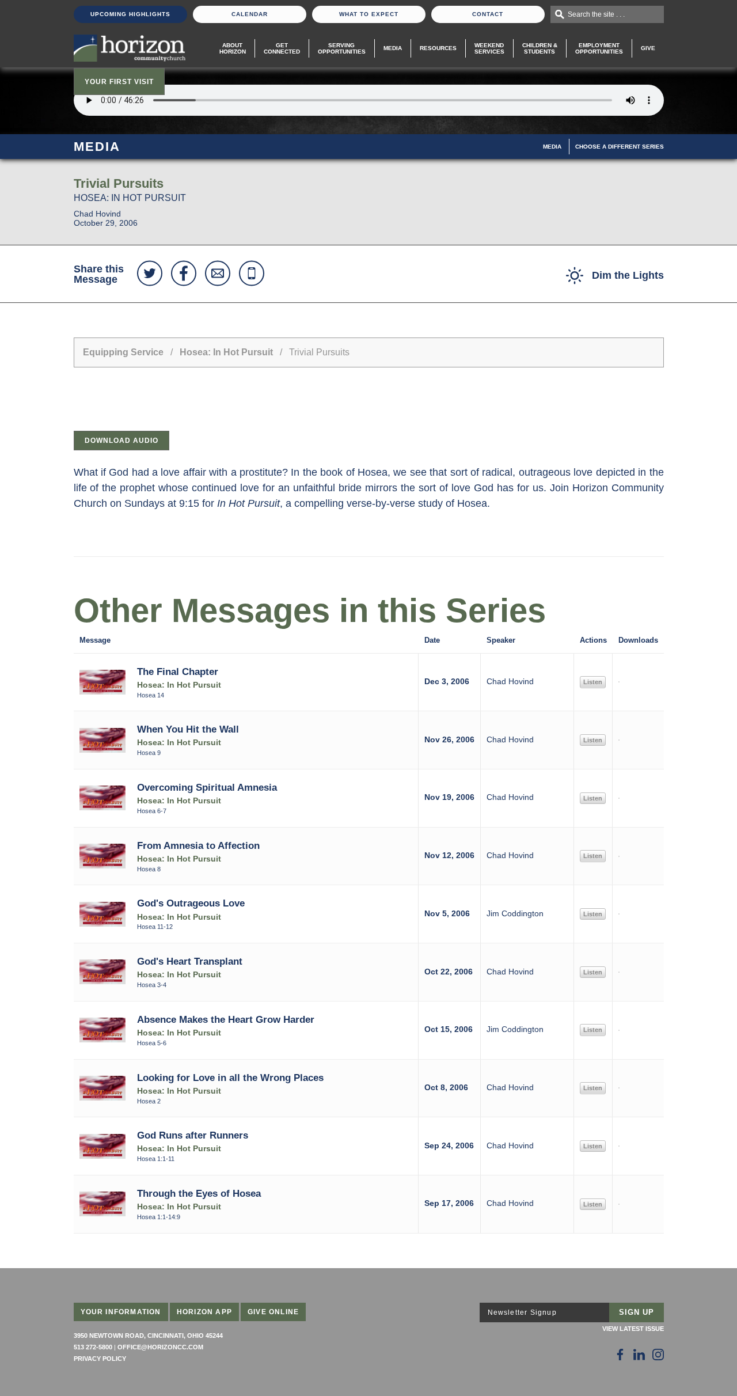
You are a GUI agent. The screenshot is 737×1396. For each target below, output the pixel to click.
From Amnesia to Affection (198, 845)
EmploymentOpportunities (599, 48)
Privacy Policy (100, 1358)
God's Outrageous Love (191, 903)
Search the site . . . (596, 14)
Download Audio (121, 441)
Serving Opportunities (342, 48)
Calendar (249, 14)
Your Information (121, 1312)
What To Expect (368, 14)
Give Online (273, 1312)
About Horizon (232, 48)
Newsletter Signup (522, 1312)
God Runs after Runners (192, 1135)
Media (392, 48)
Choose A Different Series (619, 146)
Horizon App (204, 1312)
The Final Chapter (177, 671)
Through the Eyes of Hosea (199, 1193)
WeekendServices (489, 48)
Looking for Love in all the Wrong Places (230, 1077)
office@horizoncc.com (160, 1347)
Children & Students (539, 48)
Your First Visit (119, 82)
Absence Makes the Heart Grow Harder (225, 1019)
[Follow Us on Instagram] (658, 1354)
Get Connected (282, 48)
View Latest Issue (633, 1328)
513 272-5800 (93, 1347)
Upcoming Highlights (130, 14)
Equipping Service (123, 352)
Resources (438, 48)
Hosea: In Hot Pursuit (227, 352)
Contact (487, 14)
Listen (592, 681)
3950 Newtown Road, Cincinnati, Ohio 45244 (148, 1335)
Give (648, 48)
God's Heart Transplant (189, 961)
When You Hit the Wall (188, 729)
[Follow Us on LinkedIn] (639, 1354)
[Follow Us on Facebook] (620, 1354)
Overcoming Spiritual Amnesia (207, 787)
